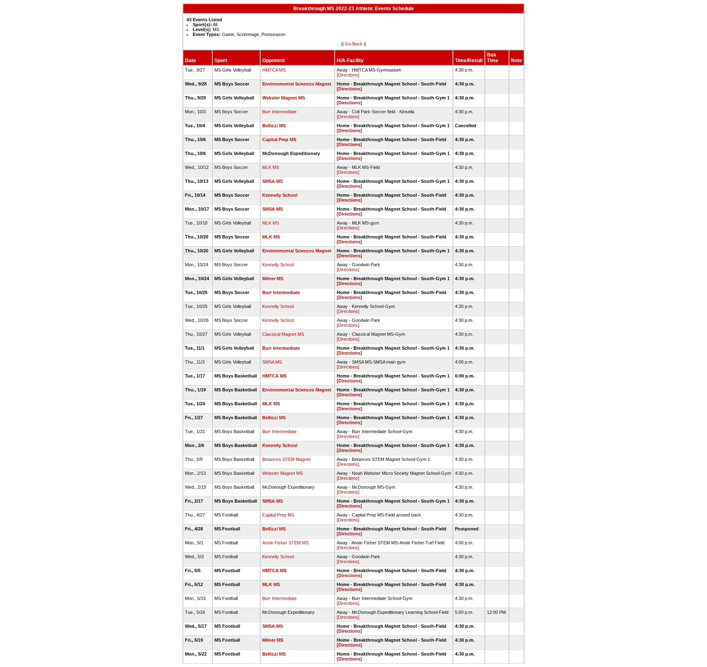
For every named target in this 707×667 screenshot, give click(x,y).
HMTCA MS (274, 69)
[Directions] (348, 74)
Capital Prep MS (279, 139)
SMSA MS (272, 181)
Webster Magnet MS (283, 97)
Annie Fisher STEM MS (285, 542)
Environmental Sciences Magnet (296, 83)
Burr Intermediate (279, 111)
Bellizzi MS (274, 125)
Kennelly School (279, 195)
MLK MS (270, 167)
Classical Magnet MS (283, 334)
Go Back (354, 43)
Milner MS (272, 278)
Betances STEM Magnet (286, 459)
